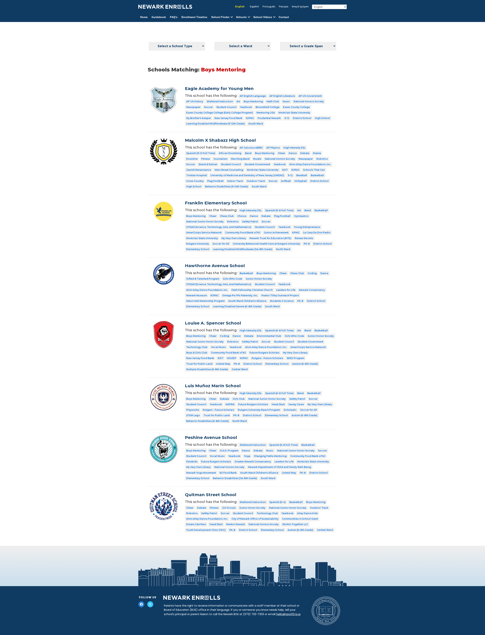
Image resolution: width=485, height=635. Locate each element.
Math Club (273, 101)
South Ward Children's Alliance (247, 301)
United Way (223, 363)
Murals (257, 158)
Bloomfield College (267, 107)
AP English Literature (282, 96)
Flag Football (215, 181)
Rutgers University (197, 243)
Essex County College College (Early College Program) (219, 112)
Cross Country (195, 181)
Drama (317, 153)
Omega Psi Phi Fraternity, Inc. (240, 295)
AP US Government (310, 96)
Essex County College (296, 107)
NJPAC (250, 118)
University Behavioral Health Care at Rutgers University (266, 243)
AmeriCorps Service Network (204, 232)
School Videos (262, 17)
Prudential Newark (269, 118)
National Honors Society (309, 101)
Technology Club (196, 347)
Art (238, 101)
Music (286, 101)
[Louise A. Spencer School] (164, 323)
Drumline (192, 158)
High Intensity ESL (294, 147)
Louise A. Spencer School (213, 323)
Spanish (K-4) (277, 502)
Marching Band (240, 158)
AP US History (194, 101)
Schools (241, 17)
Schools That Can (314, 169)
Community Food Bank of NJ (242, 232)
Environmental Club (269, 336)
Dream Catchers (196, 524)
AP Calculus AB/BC (251, 147)
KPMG (296, 232)
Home (144, 17)
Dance (293, 153)
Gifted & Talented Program (202, 278)
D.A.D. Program (229, 450)
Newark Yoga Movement (201, 472)
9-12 (286, 118)
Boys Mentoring (253, 101)
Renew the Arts (304, 238)
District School (302, 118)
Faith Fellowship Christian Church (252, 290)
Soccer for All (221, 243)
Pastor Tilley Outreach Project (280, 295)
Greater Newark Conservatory (253, 461)
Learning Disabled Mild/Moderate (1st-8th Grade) (242, 249)
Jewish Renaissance (198, 169)
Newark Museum (196, 295)
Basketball (317, 175)
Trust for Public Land (199, 363)
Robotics (322, 158)
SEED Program (295, 358)
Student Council (226, 107)
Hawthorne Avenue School (215, 265)
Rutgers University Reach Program (259, 409)
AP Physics (273, 147)
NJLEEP (231, 358)
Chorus (241, 216)
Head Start (278, 404)
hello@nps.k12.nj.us (288, 614)
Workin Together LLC (295, 524)
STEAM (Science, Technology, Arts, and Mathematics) (218, 227)
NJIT (285, 169)
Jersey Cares (296, 404)
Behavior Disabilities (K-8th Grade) (207, 421)
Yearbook (246, 107)
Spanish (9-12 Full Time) (200, 153)
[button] (231, 17)
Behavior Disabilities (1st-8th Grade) (235, 478)
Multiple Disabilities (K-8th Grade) (207, 369)
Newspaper (193, 107)
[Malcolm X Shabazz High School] (164, 140)
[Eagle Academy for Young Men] (164, 89)
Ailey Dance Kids (307, 513)
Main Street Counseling (229, 169)
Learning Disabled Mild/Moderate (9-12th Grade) (215, 123)
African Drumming (230, 153)
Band (248, 153)
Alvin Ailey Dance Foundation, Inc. (310, 164)
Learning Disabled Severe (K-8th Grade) (237, 306)
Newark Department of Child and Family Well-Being (279, 467)
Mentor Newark (235, 524)
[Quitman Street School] (164, 495)
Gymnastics (301, 216)
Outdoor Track (256, 181)
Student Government (257, 164)
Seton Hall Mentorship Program (205, 301)
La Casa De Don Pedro (316, 232)
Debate (304, 153)
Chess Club (227, 216)
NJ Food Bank (228, 472)
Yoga (247, 456)
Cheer (281, 153)
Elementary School (197, 249)
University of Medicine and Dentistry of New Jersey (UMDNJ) (247, 175)
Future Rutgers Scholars (264, 352)
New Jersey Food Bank (228, 118)
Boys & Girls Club (196, 352)
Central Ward (240, 369)
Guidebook (159, 17)
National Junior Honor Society (205, 221)
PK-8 (307, 243)
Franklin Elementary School (216, 203)
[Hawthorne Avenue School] (164, 266)
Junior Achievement (276, 232)
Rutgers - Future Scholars (267, 358)
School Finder (220, 17)
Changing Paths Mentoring (270, 456)
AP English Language (253, 96)
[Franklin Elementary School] (164, 203)
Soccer (208, 107)
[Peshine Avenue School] (164, 438)
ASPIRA (230, 404)
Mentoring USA (266, 112)
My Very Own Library (233, 238)
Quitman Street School (210, 494)
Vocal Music (218, 347)
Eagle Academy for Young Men (219, 88)
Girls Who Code (232, 278)
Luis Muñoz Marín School (213, 385)
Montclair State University (294, 112)
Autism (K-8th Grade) (305, 363)
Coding (312, 273)
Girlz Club (239, 398)
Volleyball (300, 181)
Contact (284, 17)
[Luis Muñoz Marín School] (164, 386)
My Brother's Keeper (198, 118)
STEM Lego (193, 415)
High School (322, 118)
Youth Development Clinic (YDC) (206, 530)
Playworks (192, 409)
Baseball (301, 175)
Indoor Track (235, 181)
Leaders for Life (285, 290)
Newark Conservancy (312, 290)
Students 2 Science (282, 301)
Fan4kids (191, 461)
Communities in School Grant (300, 518)
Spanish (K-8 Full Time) (279, 210)
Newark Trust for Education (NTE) (270, 238)
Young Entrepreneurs (307, 227)
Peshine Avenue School (211, 437)
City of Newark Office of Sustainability (255, 518)
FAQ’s (174, 17)
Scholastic (290, 409)
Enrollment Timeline (194, 17)
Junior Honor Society (259, 278)
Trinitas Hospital (196, 175)
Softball (286, 181)
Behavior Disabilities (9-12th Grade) (226, 186)
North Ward (283, 249)
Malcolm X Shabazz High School (220, 140)
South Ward (255, 123)
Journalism (220, 158)
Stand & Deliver (208, 164)
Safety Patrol (250, 221)
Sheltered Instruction (220, 101)
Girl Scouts (229, 507)
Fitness (205, 158)
